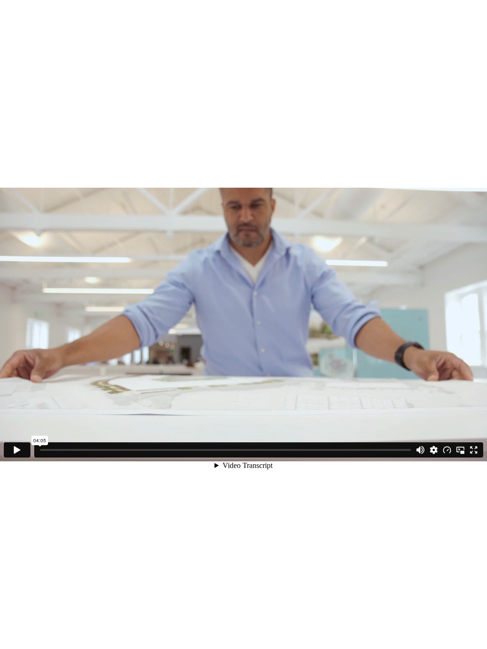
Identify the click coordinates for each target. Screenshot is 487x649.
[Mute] (420, 450)
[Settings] (433, 450)
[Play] (17, 450)
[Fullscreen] (473, 450)
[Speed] (447, 450)
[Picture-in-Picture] (460, 450)
